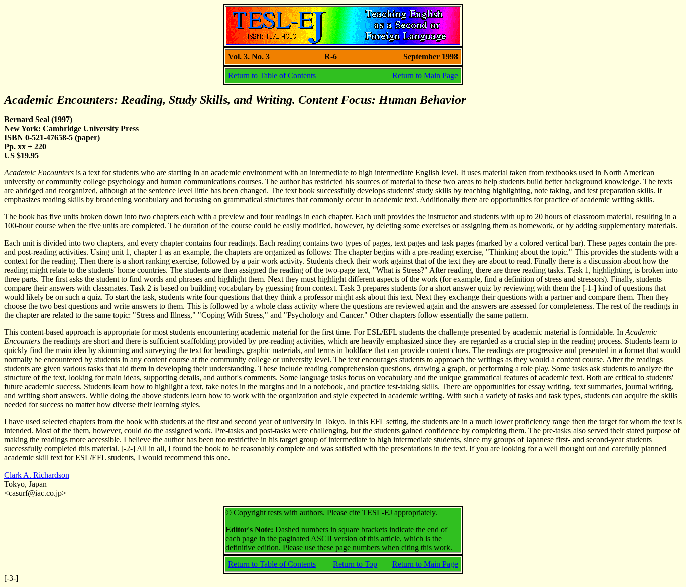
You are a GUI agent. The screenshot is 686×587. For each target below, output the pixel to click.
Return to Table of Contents (272, 75)
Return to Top (355, 564)
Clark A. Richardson (36, 475)
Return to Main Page (425, 75)
